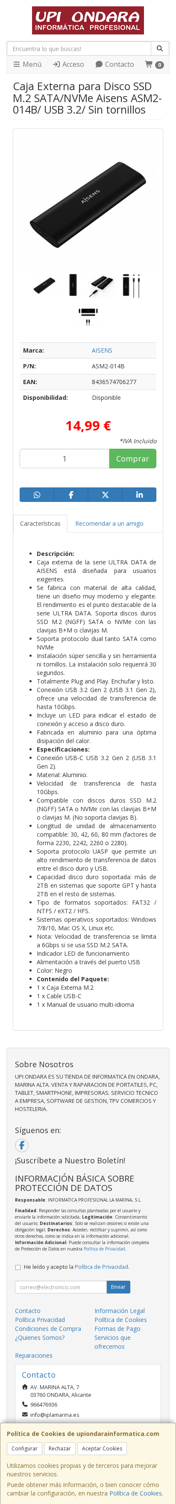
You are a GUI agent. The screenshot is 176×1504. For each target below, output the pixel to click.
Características (40, 523)
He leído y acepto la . (76, 1266)
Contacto (118, 64)
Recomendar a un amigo (109, 523)
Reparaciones (34, 1355)
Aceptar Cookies (102, 1448)
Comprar (132, 458)
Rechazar (60, 1448)
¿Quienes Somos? (40, 1337)
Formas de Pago (117, 1329)
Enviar (118, 1286)
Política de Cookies (135, 1493)
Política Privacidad (40, 1320)
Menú (31, 64)
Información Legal (119, 1311)
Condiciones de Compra (48, 1329)
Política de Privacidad (104, 1249)
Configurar (25, 1448)
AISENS (102, 350)
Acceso (72, 64)
